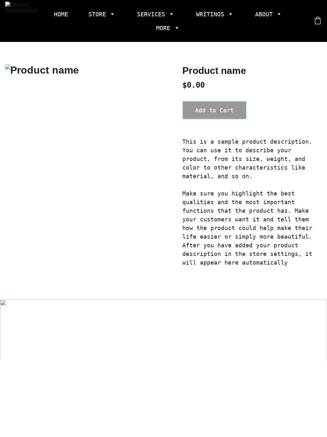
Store (97, 14)
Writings (210, 14)
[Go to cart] (318, 21)
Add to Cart (214, 110)
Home (61, 14)
